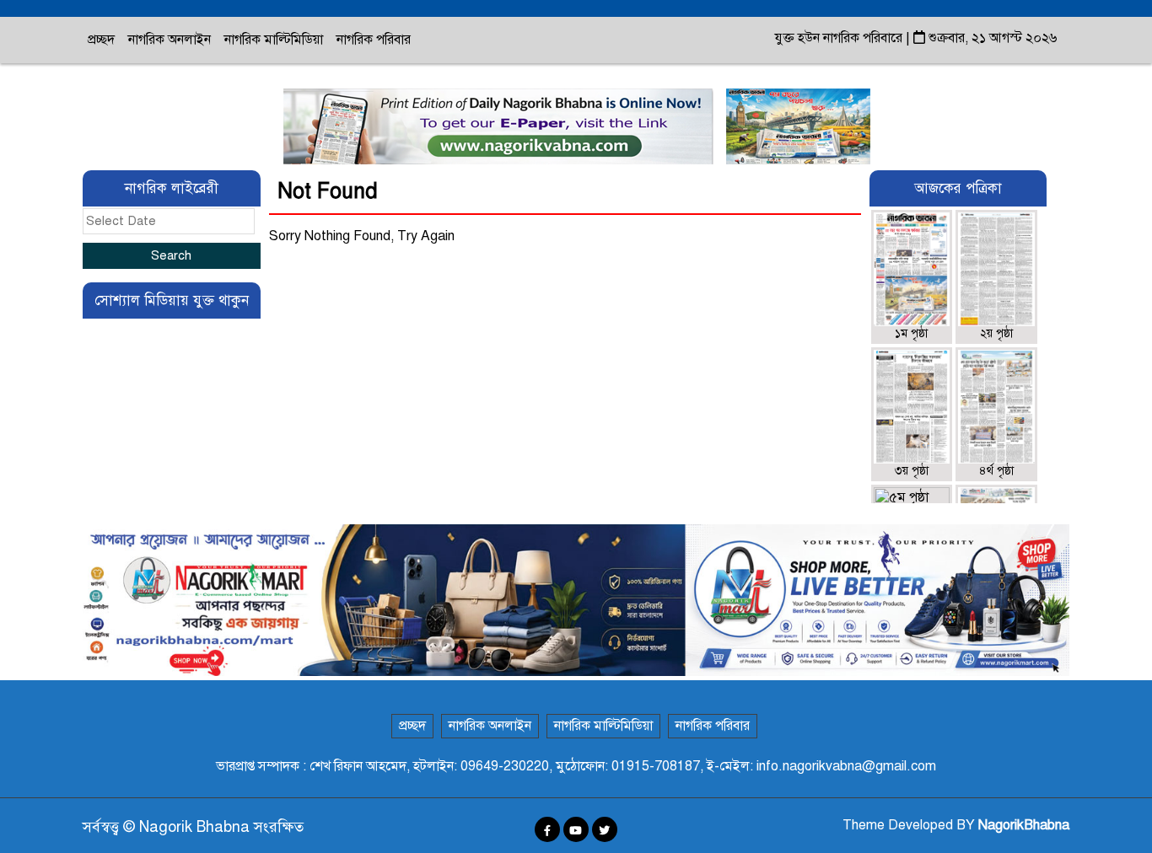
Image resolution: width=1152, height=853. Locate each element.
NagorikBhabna (1023, 825)
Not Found (327, 191)
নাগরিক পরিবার (373, 39)
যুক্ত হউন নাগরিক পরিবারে (840, 38)
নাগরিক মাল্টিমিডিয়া (273, 39)
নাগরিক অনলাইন (169, 39)
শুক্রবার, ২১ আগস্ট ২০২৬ (991, 38)
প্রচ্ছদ (101, 39)
